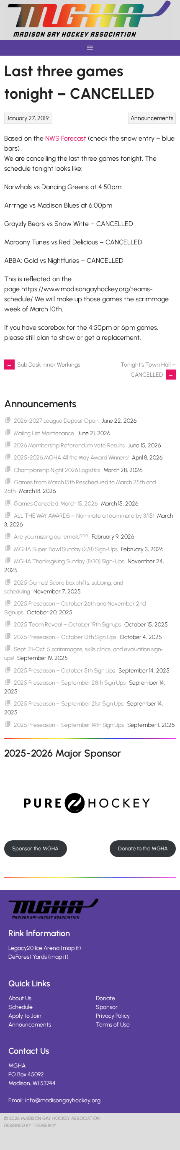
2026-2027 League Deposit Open (56, 420)
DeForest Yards (27, 956)
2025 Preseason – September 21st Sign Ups (68, 703)
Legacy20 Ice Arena (33, 948)
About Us (19, 998)
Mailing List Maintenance (44, 433)
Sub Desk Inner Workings (43, 364)
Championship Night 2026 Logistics (57, 470)
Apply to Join (24, 1015)
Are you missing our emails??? (51, 536)
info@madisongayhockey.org (62, 1100)
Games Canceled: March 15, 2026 (56, 503)
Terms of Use (113, 1024)
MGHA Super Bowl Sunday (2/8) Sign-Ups (66, 549)
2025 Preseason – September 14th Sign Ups (69, 725)
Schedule (20, 1007)
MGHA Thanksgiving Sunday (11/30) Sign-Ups (69, 561)
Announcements (152, 118)
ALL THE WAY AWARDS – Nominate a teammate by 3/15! (84, 515)
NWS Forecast (65, 138)
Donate (105, 998)
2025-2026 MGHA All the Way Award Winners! (71, 457)
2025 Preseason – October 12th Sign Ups (65, 637)
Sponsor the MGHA (35, 848)
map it (71, 948)
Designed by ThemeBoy (30, 1125)
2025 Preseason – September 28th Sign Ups (70, 682)
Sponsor (107, 1007)
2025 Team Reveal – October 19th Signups (67, 624)
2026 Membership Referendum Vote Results (69, 445)
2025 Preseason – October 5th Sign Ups (64, 670)
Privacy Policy (113, 1015)
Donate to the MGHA (143, 848)
